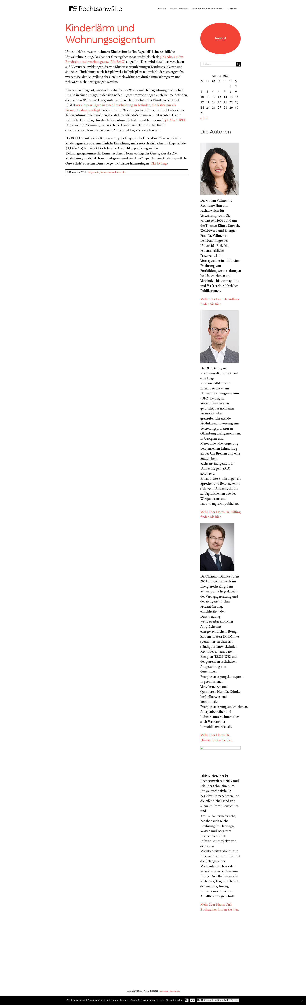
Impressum (164, 991)
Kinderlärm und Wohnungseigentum (110, 34)
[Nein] (302, 1000)
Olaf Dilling (159, 163)
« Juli (204, 118)
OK (186, 1000)
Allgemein (93, 172)
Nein (192, 1000)
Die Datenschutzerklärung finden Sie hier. (218, 1000)
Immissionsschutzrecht (112, 172)
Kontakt (220, 38)
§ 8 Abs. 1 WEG (175, 120)
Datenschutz (175, 991)
